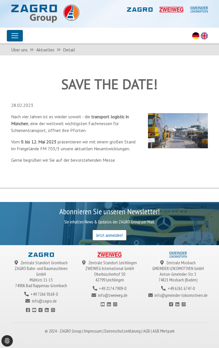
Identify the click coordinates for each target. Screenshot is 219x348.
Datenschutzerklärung (122, 331)
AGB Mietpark (164, 331)
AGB (147, 331)
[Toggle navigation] (15, 35)
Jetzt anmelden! (109, 235)
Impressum (93, 331)
